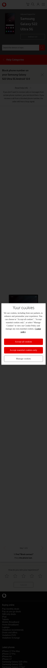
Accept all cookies (23, 340)
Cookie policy (34, 330)
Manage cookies (23, 357)
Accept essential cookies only (23, 348)
